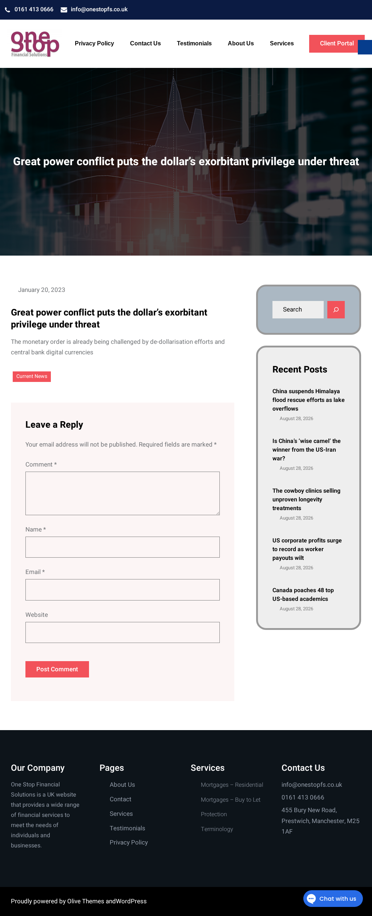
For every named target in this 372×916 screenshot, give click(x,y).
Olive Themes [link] (86, 901)
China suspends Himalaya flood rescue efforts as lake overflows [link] (308, 400)
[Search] (336, 309)
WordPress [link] (131, 901)
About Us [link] (122, 784)
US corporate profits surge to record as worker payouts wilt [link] (307, 549)
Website (36, 614)
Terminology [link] (217, 829)
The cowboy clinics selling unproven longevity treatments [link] (306, 500)
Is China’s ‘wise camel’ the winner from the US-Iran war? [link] (306, 450)
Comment (41, 464)
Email (35, 572)
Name (35, 529)
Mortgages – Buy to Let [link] (230, 799)
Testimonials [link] (127, 828)
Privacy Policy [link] (129, 842)
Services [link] (121, 813)
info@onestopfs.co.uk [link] (99, 9)
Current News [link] (31, 376)
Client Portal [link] (337, 43)
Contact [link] (121, 799)
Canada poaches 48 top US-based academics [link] (303, 594)
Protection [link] (214, 814)
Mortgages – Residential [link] (232, 785)
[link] (34, 44)
